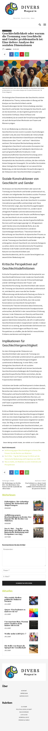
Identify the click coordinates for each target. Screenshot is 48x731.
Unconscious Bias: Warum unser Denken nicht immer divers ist (16, 624)
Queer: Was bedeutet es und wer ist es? (14, 611)
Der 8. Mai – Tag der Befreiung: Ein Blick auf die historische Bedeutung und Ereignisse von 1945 (16, 531)
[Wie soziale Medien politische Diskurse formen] (33, 600)
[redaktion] (3, 49)
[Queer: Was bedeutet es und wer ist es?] (33, 612)
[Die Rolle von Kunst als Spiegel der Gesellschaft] (33, 649)
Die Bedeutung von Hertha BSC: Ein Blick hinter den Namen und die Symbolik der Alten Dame (12, 485)
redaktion (8, 49)
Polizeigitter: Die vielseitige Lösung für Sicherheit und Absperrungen (16, 503)
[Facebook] (11, 54)
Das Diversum (7, 30)
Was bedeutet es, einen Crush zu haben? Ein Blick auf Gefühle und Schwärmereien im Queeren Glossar (35, 485)
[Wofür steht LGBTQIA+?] (33, 637)
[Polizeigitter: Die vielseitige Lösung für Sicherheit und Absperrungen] (38, 505)
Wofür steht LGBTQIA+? (15, 634)
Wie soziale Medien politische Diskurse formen (12, 599)
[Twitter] (16, 54)
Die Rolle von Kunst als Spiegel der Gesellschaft (15, 647)
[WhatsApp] (27, 54)
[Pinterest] (22, 54)
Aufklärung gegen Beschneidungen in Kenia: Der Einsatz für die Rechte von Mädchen (17, 518)
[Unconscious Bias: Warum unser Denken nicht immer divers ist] (33, 625)
